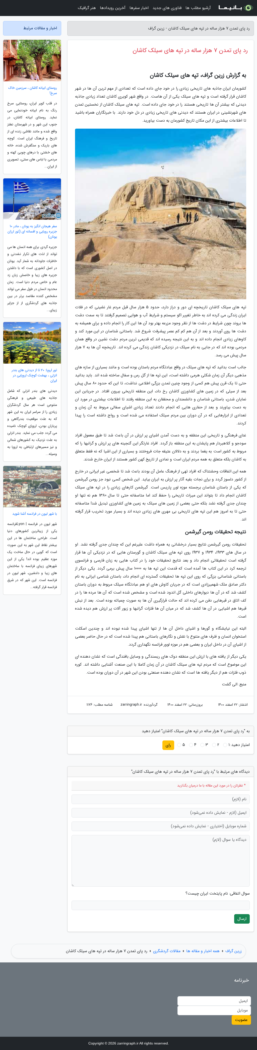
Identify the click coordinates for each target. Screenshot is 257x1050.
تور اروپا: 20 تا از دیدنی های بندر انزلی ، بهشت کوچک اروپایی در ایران (34, 375)
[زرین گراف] (235, 8)
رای (168, 745)
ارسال (241, 919)
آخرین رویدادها (112, 8)
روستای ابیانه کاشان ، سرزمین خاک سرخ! (32, 90)
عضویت (241, 1020)
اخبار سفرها (139, 8)
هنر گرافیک (87, 8)
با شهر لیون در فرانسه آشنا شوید (34, 513)
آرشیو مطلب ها (198, 8)
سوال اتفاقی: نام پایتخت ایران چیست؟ (217, 894)
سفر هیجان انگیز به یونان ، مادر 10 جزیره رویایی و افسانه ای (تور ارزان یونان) (32, 231)
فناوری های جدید (167, 8)
